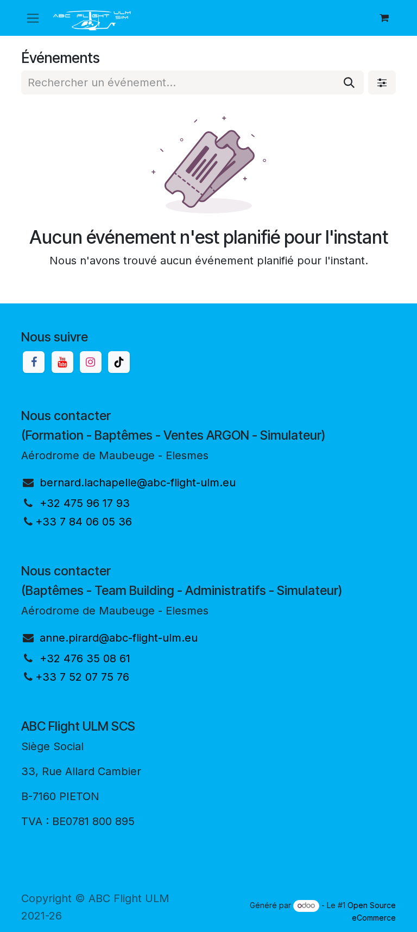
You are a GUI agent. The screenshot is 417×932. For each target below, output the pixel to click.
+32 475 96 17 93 (85, 503)
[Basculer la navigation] (33, 18)
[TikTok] (119, 362)
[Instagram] (91, 362)
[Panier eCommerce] (384, 18)
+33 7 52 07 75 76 (82, 676)
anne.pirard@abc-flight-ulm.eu (119, 637)
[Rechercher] (349, 82)
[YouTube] (62, 362)
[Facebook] (34, 362)
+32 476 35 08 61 (85, 658)
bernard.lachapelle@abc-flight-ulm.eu (138, 482)
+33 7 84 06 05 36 (83, 521)
